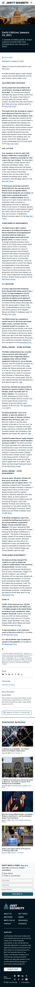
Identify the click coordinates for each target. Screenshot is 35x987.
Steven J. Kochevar (17, 852)
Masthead (8, 917)
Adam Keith (15, 820)
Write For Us (9, 920)
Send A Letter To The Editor (18, 712)
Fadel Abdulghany (17, 786)
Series (21, 917)
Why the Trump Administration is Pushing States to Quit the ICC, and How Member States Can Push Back (17, 816)
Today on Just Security (12, 876)
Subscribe (16, 894)
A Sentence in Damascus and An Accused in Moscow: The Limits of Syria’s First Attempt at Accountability (17, 782)
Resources (23, 920)
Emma (6, 695)
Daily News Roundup (8, 685)
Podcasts (22, 924)
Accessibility (25, 982)
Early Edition (8, 873)
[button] (31, 2)
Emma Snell (8, 57)
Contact (7, 924)
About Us (8, 914)
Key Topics (22, 914)
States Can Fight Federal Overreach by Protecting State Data (16, 849)
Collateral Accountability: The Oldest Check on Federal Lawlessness (15, 750)
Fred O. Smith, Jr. (16, 753)
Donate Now (13, 969)
